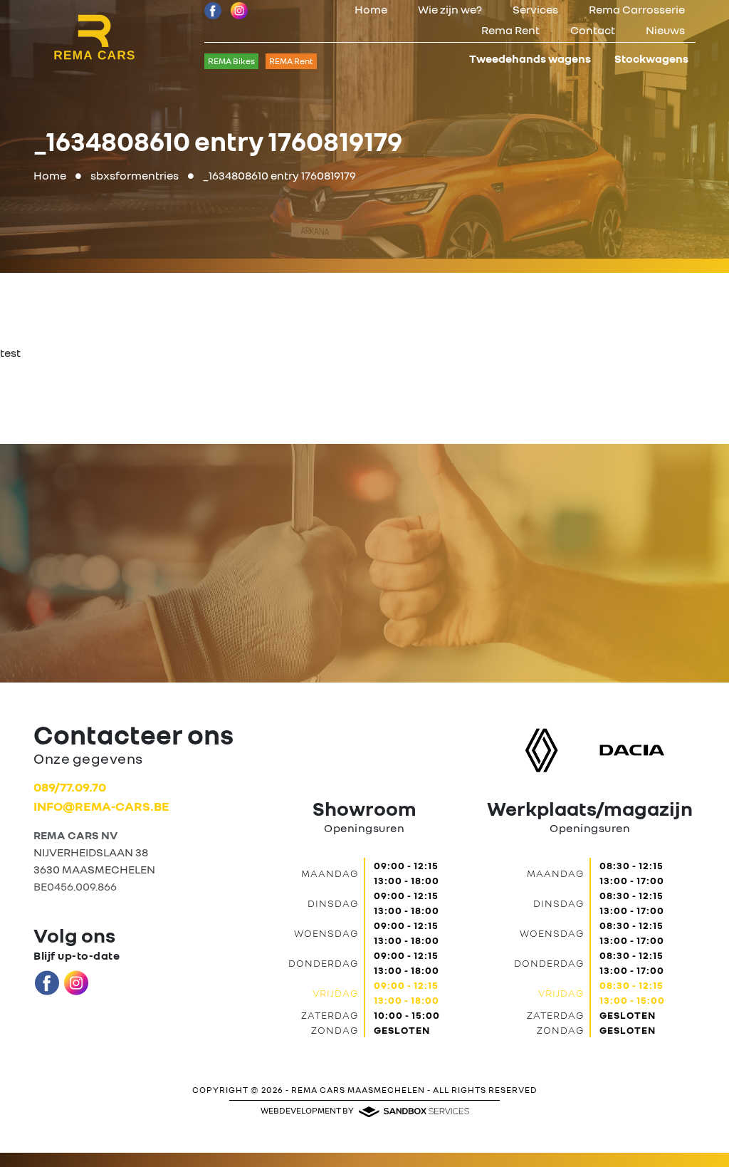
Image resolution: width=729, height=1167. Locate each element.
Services (535, 9)
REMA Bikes (231, 61)
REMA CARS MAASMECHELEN (358, 1089)
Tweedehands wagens (530, 58)
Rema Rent (510, 30)
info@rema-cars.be (101, 806)
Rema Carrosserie (637, 9)
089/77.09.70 (69, 786)
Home (371, 9)
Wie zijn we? (450, 9)
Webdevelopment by (308, 1110)
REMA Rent (291, 61)
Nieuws (665, 30)
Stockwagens (651, 58)
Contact (592, 30)
